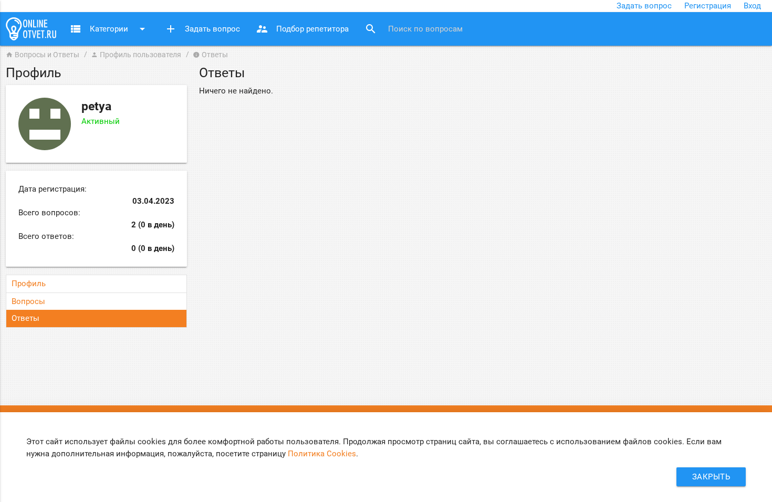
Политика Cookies (322, 453)
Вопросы (28, 301)
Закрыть (711, 477)
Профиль (29, 283)
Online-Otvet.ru (31, 28)
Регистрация (707, 6)
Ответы (25, 318)
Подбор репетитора (302, 29)
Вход (752, 6)
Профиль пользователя (136, 54)
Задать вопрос (644, 6)
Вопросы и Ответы (42, 54)
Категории (109, 29)
